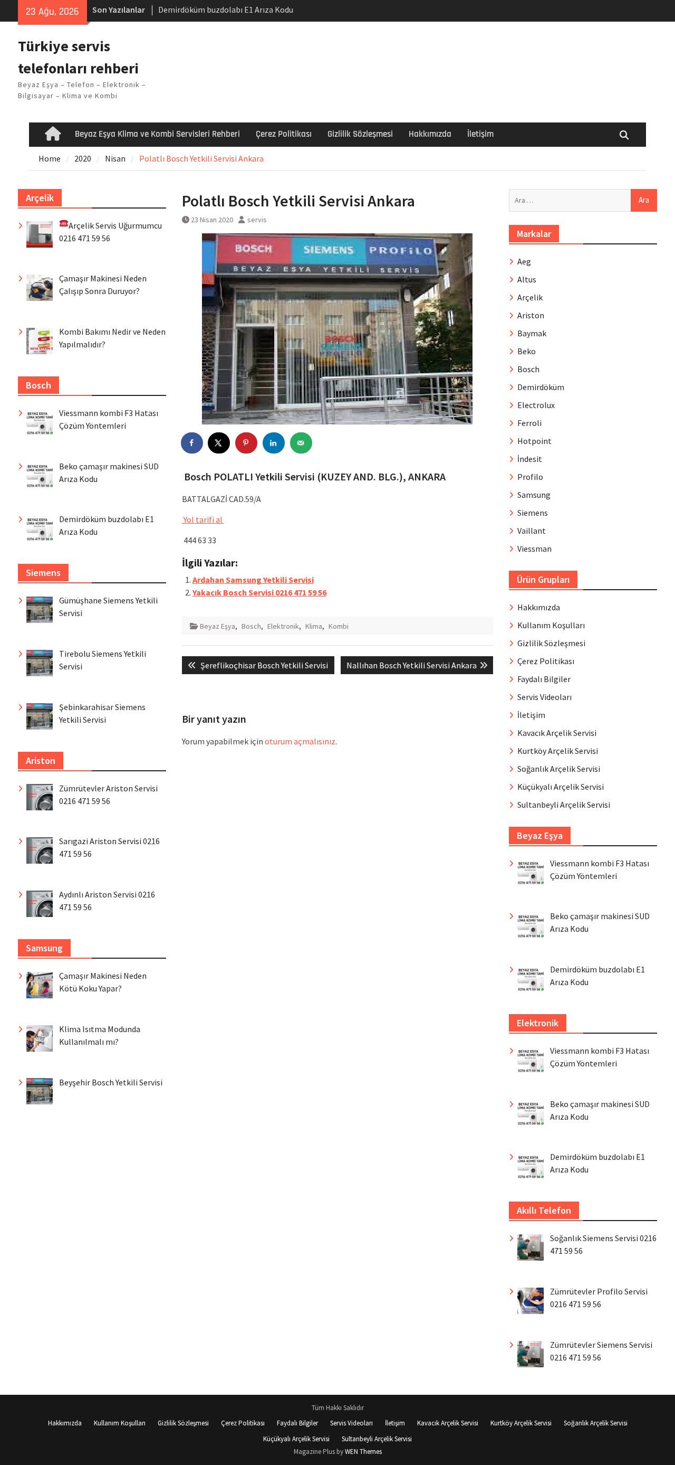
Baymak (531, 333)
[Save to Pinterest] (246, 442)
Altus (526, 279)
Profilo (530, 476)
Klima (313, 626)
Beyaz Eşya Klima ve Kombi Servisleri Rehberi (157, 134)
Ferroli (529, 423)
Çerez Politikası (284, 134)
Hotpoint (534, 441)
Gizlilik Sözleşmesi (360, 134)
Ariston (530, 315)
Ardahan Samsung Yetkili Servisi (253, 579)
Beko (526, 351)
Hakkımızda (430, 134)
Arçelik (530, 297)
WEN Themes (363, 1451)
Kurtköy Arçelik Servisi (557, 750)
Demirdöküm (540, 387)
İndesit (529, 458)
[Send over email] (301, 442)
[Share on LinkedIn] (274, 442)
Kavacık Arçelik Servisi (556, 732)
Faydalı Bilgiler (544, 679)
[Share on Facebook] (192, 442)
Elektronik (283, 626)
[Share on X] (219, 442)
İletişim (480, 134)
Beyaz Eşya (217, 626)
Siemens (532, 512)
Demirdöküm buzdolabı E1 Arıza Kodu (225, 9)
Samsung (534, 494)
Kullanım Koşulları (551, 625)
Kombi (339, 626)
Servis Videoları (544, 697)
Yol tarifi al (203, 519)
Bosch (251, 626)
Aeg (524, 261)
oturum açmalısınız (300, 741)
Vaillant (531, 530)
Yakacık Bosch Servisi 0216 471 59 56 (259, 592)
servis (257, 219)
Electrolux (536, 405)
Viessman (534, 548)
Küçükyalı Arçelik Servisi (560, 786)
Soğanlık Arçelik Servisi (558, 768)
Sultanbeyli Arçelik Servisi (563, 804)
